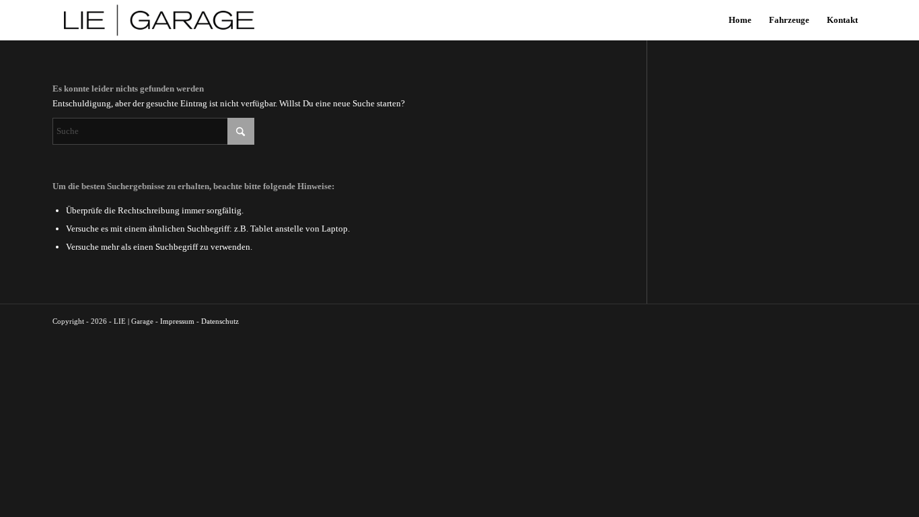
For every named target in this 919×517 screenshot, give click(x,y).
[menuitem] (740, 20)
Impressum (177, 321)
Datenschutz (220, 321)
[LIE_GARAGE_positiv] (159, 20)
